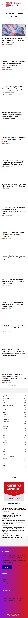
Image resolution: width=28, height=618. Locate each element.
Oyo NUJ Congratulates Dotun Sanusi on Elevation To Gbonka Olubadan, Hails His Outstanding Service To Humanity (13, 352)
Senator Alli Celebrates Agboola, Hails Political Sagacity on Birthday (13, 139)
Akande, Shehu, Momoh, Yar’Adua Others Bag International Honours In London (14, 186)
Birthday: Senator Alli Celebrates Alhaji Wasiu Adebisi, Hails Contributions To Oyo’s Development (13, 64)
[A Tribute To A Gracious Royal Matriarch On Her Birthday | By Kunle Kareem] (14, 271)
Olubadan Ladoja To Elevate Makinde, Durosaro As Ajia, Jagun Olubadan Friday (14, 40)
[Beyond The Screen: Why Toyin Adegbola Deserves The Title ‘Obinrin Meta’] (14, 224)
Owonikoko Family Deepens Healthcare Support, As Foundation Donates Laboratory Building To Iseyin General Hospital (13, 530)
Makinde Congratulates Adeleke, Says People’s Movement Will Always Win (13, 536)
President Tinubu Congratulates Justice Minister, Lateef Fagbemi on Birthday (13, 258)
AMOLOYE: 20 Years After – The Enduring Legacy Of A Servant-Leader (13, 328)
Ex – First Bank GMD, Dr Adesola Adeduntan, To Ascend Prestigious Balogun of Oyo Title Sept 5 (14, 210)
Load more (13, 385)
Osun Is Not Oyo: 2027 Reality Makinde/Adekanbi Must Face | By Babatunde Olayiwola (12, 515)
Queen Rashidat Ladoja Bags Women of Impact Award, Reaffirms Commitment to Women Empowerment (14, 377)
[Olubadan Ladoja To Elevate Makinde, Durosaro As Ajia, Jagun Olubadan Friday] (14, 30)
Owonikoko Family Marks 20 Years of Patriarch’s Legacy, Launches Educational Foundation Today (12, 90)
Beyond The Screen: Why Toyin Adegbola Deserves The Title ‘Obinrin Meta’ (13, 234)
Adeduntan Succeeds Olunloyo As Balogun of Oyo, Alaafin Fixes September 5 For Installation (14, 163)
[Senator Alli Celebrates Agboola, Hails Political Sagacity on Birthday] (14, 129)
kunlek (3, 44)
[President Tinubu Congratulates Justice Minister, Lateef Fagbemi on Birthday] (14, 248)
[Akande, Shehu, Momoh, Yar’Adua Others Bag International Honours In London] (14, 176)
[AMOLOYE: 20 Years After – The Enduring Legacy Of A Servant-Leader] (14, 318)
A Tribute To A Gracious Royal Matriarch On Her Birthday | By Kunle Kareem (13, 281)
